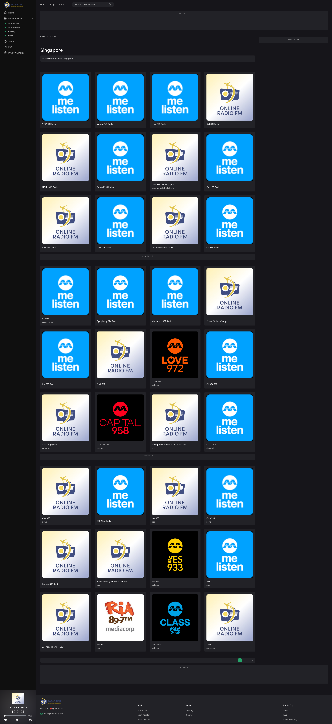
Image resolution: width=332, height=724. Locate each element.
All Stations (142, 710)
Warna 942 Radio (105, 124)
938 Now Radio (104, 521)
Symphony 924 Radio (107, 321)
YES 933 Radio (49, 124)
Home (43, 4)
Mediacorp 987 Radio (162, 321)
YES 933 (155, 581)
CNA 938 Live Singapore (163, 184)
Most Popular (14, 23)
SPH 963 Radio (49, 247)
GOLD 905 (211, 444)
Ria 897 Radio (48, 384)
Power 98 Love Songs (216, 321)
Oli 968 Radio (212, 247)
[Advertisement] (184, 22)
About (61, 4)
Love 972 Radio (159, 124)
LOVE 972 (156, 381)
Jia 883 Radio (212, 124)
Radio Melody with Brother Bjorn (113, 581)
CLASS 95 (156, 644)
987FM (45, 318)
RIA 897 (100, 644)
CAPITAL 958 (103, 444)
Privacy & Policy (290, 719)
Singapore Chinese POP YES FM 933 (169, 444)
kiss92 (209, 644)
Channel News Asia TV (163, 247)
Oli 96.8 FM (211, 384)
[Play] (18, 711)
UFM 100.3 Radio (50, 187)
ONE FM (101, 384)
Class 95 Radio (213, 187)
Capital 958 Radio (105, 187)
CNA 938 (210, 518)
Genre (10, 35)
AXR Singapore (49, 444)
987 (208, 581)
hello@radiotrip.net (53, 713)
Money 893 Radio (50, 584)
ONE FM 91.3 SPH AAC (53, 647)
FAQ (285, 714)
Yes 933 (155, 518)
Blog (52, 4)
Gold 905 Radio (104, 247)
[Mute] (5, 719)
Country (11, 31)
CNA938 (46, 518)
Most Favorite (14, 27)
